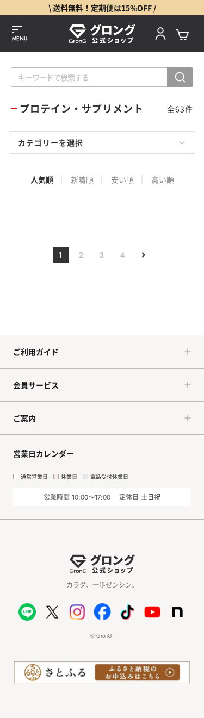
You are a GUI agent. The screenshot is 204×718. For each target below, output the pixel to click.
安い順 (122, 179)
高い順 (162, 179)
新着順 (82, 179)
